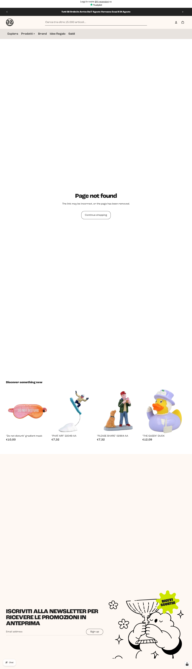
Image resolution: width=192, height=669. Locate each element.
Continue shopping (96, 215)
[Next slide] (182, 12)
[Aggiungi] (45, 428)
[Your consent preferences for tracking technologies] (187, 664)
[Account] (176, 22)
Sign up (94, 632)
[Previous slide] (7, 12)
